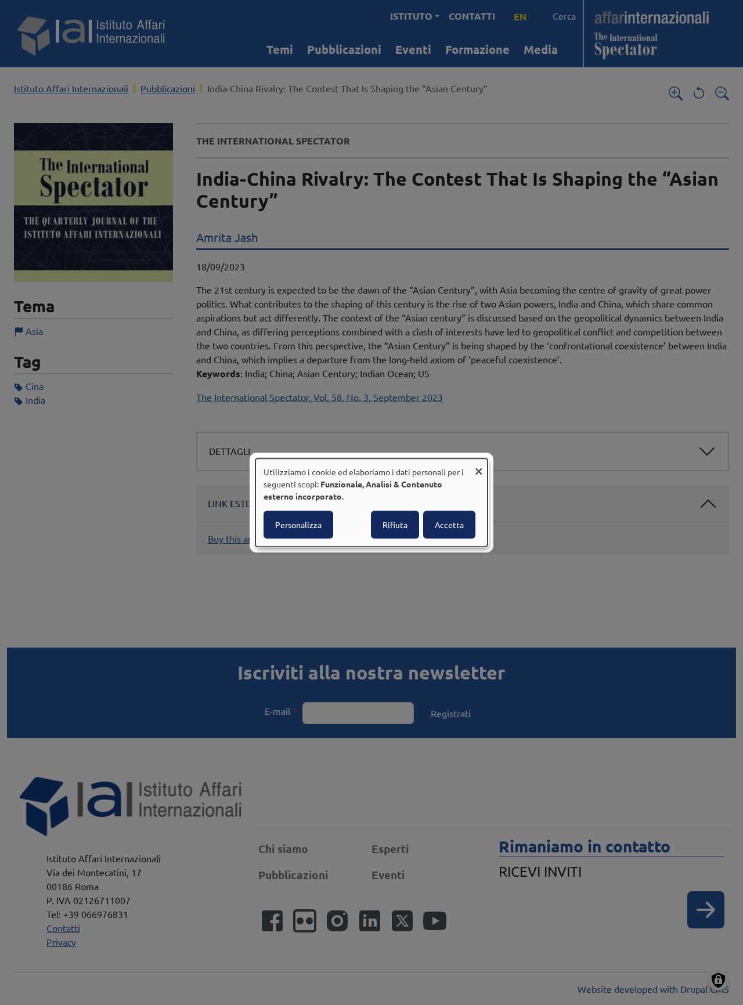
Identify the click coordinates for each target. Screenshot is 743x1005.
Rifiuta (395, 524)
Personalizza (298, 524)
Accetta (449, 524)
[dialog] (371, 502)
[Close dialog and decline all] (479, 465)
